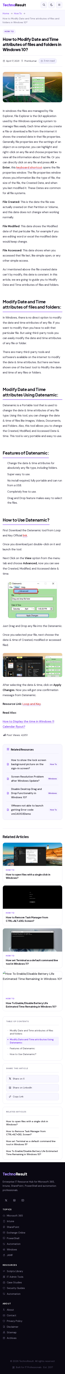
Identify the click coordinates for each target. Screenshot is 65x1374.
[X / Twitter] (6, 1200)
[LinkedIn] (14, 1200)
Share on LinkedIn (22, 1087)
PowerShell (13, 1238)
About (10, 1309)
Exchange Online (16, 1232)
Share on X (18, 1078)
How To (18, 13)
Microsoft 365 (15, 1215)
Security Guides (16, 1288)
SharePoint (13, 1227)
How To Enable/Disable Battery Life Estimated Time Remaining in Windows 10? (32, 1153)
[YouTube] (22, 1200)
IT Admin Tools (15, 1276)
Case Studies (14, 1282)
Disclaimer (12, 1326)
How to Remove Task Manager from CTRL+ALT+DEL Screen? (26, 1133)
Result (14, 5)
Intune (10, 1221)
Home (6, 13)
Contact (11, 1315)
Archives (11, 1338)
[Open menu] (59, 5)
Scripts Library (15, 1271)
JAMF (10, 1255)
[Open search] (44, 5)
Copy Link (18, 1096)
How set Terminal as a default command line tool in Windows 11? (31, 1143)
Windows (12, 1249)
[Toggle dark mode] (51, 5)
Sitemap (11, 1332)
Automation (13, 1243)
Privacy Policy (14, 1321)
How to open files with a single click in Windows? (27, 1123)
